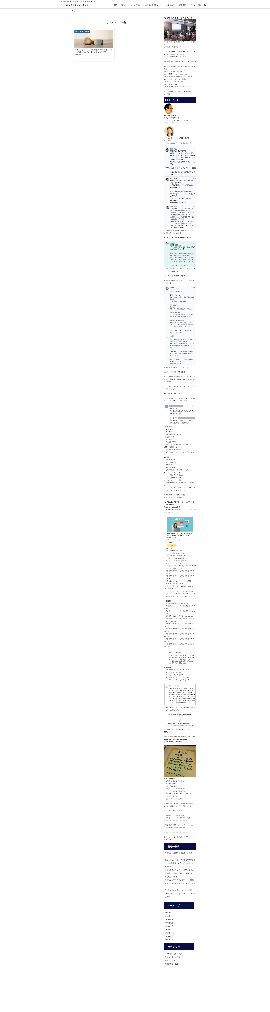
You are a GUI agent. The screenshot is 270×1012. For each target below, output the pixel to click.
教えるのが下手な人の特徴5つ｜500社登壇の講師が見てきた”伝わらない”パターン (180, 883)
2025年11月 (169, 933)
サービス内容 (135, 5)
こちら (182, 811)
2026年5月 (169, 916)
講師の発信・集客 (172, 964)
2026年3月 (169, 922)
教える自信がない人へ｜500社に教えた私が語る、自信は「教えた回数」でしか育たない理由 (180, 873)
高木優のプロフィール (153, 5)
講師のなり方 (170, 960)
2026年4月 (169, 919)
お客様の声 (170, 5)
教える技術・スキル (172, 957)
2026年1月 (169, 926)
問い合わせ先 (196, 5)
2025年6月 (169, 936)
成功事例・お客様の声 (173, 953)
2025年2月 (169, 939)
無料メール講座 (120, 5)
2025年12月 (169, 929)
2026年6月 (169, 912)
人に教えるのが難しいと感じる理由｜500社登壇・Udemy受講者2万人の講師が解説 (180, 893)
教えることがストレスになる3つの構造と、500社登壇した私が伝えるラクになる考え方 (180, 863)
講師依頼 (182, 5)
